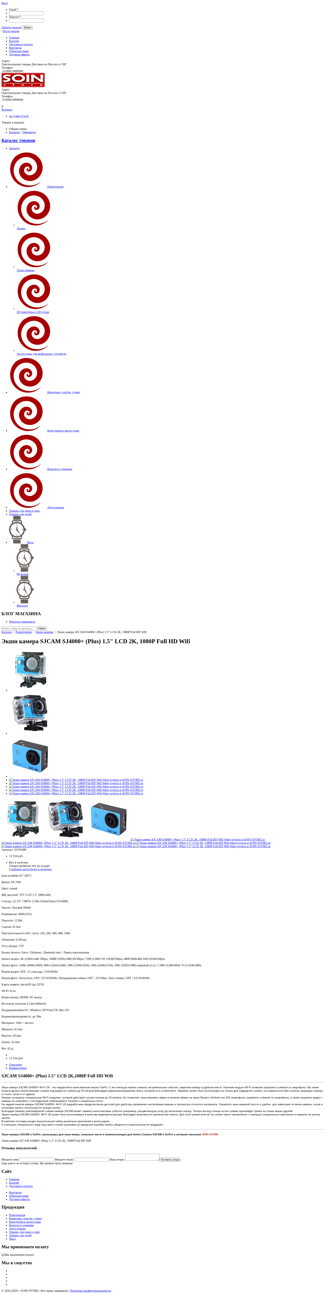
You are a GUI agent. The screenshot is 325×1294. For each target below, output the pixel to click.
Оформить (29, 132)
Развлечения (55, 186)
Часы (30, 542)
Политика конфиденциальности (90, 1290)
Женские (22, 605)
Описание (15, 1064)
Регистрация (11, 31)
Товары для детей (20, 514)
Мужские (23, 574)
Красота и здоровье (59, 469)
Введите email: (64, 1159)
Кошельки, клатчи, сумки (63, 392)
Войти (27, 27)
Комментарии (18, 1068)
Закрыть (14, 148)
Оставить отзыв (170, 1159)
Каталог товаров (18, 140)
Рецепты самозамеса (22, 621)
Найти (42, 628)
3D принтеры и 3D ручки (33, 312)
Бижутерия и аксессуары (63, 430)
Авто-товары (55, 507)
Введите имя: (10, 1159)
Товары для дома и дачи (24, 510)
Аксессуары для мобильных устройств (41, 353)
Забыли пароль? (12, 27)
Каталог (7, 632)
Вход (5, 3)
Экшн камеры (25, 270)
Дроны (21, 228)
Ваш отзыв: (117, 1159)
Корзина (14, 132)
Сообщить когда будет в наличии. (30, 869)
